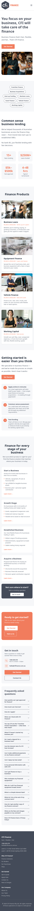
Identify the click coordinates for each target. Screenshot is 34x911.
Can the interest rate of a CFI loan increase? (14, 747)
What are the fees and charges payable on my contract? (14, 812)
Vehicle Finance (24, 101)
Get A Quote (5, 874)
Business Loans (25, 96)
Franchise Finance (17, 87)
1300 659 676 (6, 843)
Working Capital (17, 105)
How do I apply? (10, 712)
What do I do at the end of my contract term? (14, 798)
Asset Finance (9, 101)
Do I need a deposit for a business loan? (13, 740)
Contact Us (17, 678)
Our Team (5, 893)
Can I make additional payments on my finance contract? (15, 754)
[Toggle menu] (31, 5)
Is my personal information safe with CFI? (15, 766)
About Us (4, 890)
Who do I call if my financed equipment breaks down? (14, 786)
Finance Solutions (7, 859)
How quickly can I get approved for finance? (15, 701)
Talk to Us (10, 634)
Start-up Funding (10, 96)
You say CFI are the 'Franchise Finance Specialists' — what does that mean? (15, 725)
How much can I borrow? (13, 707)
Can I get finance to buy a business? (13, 772)
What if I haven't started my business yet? (14, 733)
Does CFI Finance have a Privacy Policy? (15, 819)
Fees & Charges (6, 882)
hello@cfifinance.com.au (9, 845)
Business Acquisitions (17, 92)
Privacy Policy (6, 896)
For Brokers (5, 861)
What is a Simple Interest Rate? (15, 792)
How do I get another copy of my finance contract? (14, 805)
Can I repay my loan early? (13, 760)
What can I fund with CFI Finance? (13, 718)
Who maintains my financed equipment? (14, 779)
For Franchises (6, 864)
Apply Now (5, 877)
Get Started (8, 46)
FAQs (3, 867)
